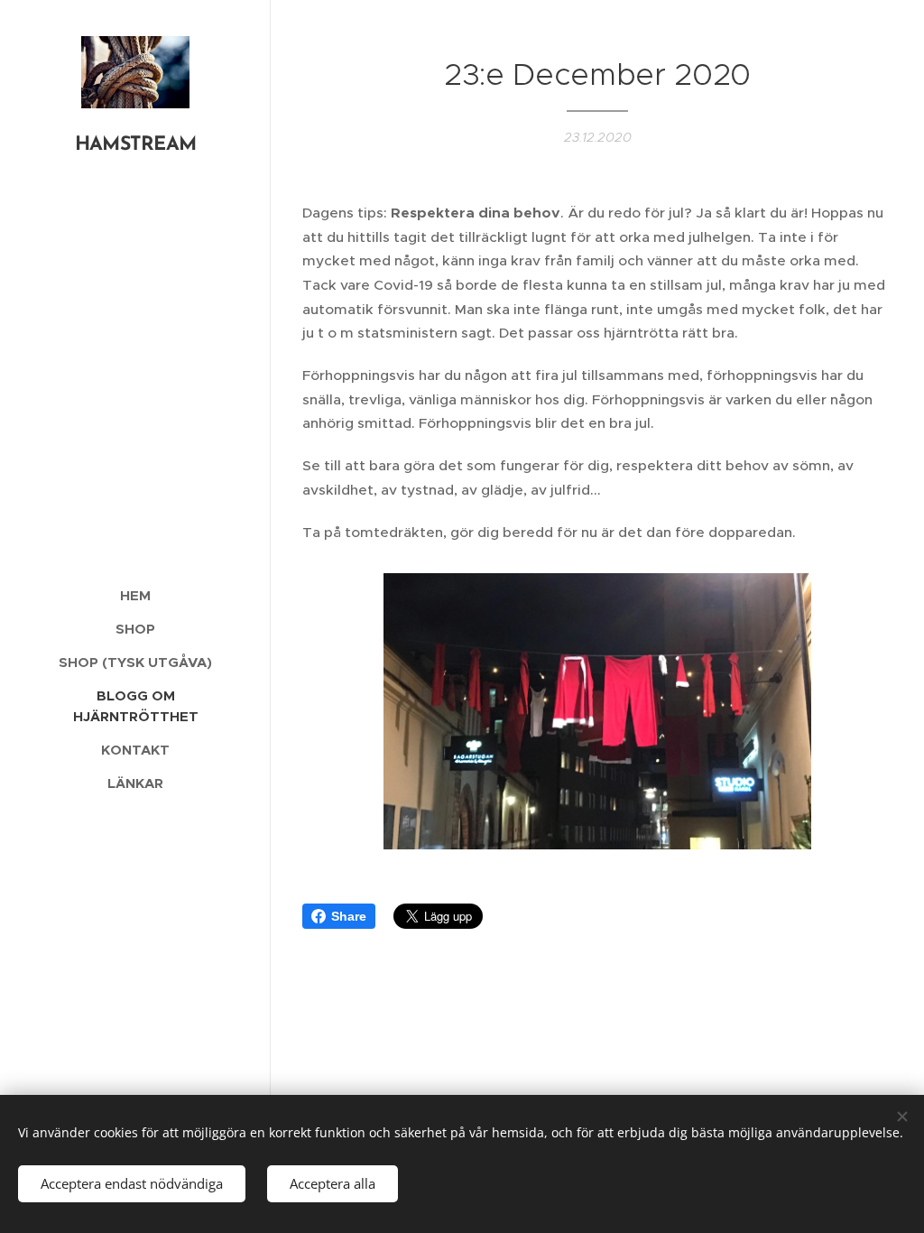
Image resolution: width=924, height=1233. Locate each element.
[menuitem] (135, 595)
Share (348, 916)
